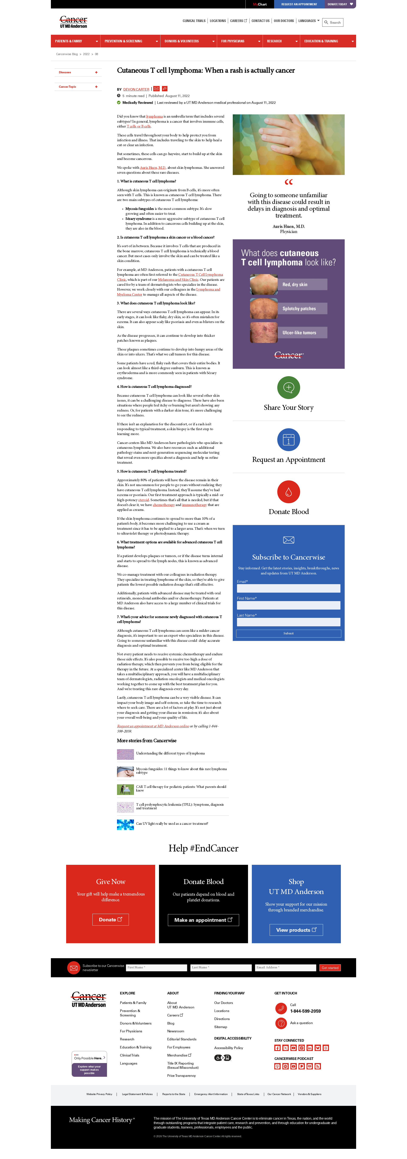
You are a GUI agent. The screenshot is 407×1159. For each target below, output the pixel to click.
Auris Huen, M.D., (153, 168)
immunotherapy (194, 505)
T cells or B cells (139, 127)
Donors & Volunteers (182, 41)
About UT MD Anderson (180, 1005)
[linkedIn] (310, 1048)
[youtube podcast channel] (294, 1066)
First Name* (247, 598)
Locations (221, 1011)
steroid (143, 500)
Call (305, 1008)
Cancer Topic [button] (67, 87)
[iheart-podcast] (310, 1066)
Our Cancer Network (279, 1094)
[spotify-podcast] (286, 1066)
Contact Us (261, 21)
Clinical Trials (194, 21)
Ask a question (301, 1023)
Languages (307, 21)
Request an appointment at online (153, 726)
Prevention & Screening (123, 41)
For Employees (178, 1047)
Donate (108, 919)
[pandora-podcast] (302, 1066)
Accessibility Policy (228, 1048)
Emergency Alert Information (211, 1094)
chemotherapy (164, 505)
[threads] (326, 1048)
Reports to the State (173, 1094)
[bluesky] (318, 1048)
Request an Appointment (299, 4)
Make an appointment (200, 920)
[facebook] (277, 1048)
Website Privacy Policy (99, 1094)
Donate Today (337, 4)
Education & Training (321, 41)
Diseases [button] (65, 72)
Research (274, 41)
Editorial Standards (182, 1039)
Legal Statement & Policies (137, 1094)
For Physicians (232, 41)
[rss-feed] (318, 1066)
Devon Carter (136, 89)
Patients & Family (68, 41)
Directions (222, 1019)
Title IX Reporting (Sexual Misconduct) (183, 1065)
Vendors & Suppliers (309, 1094)
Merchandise (177, 1055)
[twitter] (286, 1048)
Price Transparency (181, 1076)
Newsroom (175, 1031)
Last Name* (247, 615)
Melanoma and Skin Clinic (178, 280)
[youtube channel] (294, 1048)
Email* (242, 581)
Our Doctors (284, 21)
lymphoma (154, 117)
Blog (170, 1023)
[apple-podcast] (277, 1066)
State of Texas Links (248, 1094)
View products (294, 930)
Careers (237, 21)
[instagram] (302, 1048)
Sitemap (220, 1027)
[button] (156, 87)
